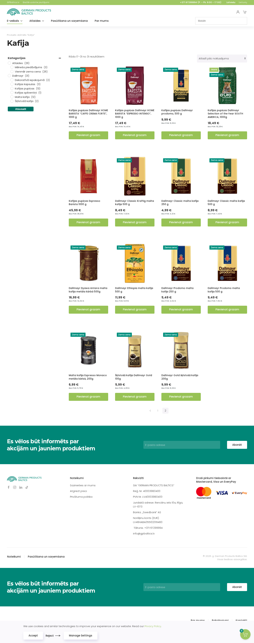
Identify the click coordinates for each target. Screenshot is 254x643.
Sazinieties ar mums (83, 485)
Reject (50, 635)
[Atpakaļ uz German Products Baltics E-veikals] (29, 11)
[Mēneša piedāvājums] (11, 67)
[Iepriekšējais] (150, 411)
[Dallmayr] (9, 75)
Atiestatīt (20, 109)
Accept (33, 635)
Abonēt (237, 445)
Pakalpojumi (220, 620)
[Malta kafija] (11, 96)
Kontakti (241, 620)
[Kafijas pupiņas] (11, 88)
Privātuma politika (81, 497)
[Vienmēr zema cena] (11, 71)
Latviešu (231, 2)
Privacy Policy (152, 626)
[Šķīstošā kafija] (11, 101)
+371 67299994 (188, 2)
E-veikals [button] (13, 21)
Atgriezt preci (78, 491)
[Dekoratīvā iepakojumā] (11, 79)
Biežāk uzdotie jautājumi (36, 2)
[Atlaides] (9, 62)
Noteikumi (77, 478)
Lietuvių (243, 2)
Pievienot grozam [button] (88, 135)
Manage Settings (80, 635)
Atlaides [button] (35, 21)
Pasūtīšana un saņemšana (69, 21)
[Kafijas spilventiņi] (11, 92)
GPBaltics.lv (13, 2)
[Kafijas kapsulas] (11, 84)
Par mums (102, 21)
